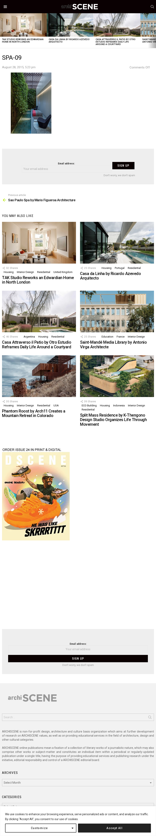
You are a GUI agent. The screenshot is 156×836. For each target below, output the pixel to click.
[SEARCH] (152, 6)
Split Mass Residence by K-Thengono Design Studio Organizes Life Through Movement (113, 420)
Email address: (66, 163)
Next (154, 30)
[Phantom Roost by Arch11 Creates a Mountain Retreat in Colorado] (39, 376)
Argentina (29, 336)
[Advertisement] (78, 587)
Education (107, 336)
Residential (43, 272)
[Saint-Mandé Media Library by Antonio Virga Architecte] (117, 311)
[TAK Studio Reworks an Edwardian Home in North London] (23, 25)
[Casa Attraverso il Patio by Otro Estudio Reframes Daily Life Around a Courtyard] (117, 25)
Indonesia (119, 405)
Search (150, 718)
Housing (9, 272)
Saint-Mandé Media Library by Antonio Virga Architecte (113, 344)
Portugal (120, 268)
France (121, 336)
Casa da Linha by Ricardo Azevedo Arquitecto (69, 40)
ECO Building (89, 405)
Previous (2, 30)
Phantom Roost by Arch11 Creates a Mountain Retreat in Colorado (33, 413)
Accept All (114, 828)
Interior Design (25, 272)
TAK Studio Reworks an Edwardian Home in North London (22, 40)
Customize (39, 828)
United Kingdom (63, 272)
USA (56, 405)
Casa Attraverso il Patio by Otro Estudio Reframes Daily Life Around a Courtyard (115, 42)
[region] (78, 821)
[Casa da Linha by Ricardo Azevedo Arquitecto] (70, 25)
